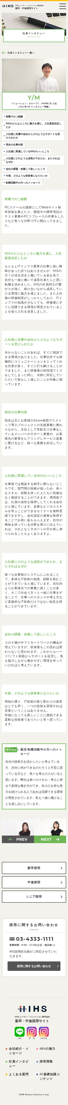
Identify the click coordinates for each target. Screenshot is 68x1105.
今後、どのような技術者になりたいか (27, 175)
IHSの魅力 (48, 1048)
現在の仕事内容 (14, 144)
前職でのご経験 (14, 116)
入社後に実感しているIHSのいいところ (27, 151)
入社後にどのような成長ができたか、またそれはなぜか (33, 160)
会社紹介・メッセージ (19, 1051)
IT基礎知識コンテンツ (50, 1076)
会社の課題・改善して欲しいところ (25, 168)
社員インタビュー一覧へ (21, 52)
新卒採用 (34, 867)
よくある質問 (19, 1074)
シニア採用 (34, 896)
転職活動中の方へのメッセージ (23, 182)
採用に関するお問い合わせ (34, 966)
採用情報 (46, 1061)
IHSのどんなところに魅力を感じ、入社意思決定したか (34, 125)
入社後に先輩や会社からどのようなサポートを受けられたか (33, 136)
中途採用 (34, 882)
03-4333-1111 (35, 939)
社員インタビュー (19, 1064)
